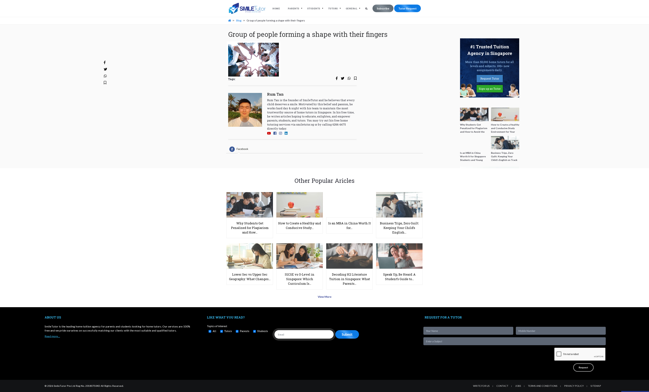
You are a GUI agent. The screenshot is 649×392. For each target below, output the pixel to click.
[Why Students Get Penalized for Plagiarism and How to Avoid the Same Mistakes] (474, 114)
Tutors (333, 8)
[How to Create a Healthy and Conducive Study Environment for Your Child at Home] (505, 114)
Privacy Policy (574, 385)
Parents (293, 8)
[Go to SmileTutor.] (230, 20)
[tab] (239, 149)
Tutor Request (407, 8)
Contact (502, 385)
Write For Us (481, 385)
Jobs (518, 385)
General (351, 8)
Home (276, 8)
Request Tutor (489, 78)
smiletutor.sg (305, 124)
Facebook (242, 148)
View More (324, 296)
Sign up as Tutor (490, 88)
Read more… (52, 336)
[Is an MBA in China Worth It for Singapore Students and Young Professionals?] (474, 142)
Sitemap (596, 385)
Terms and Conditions (542, 385)
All (214, 331)
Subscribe (383, 8)
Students (313, 8)
